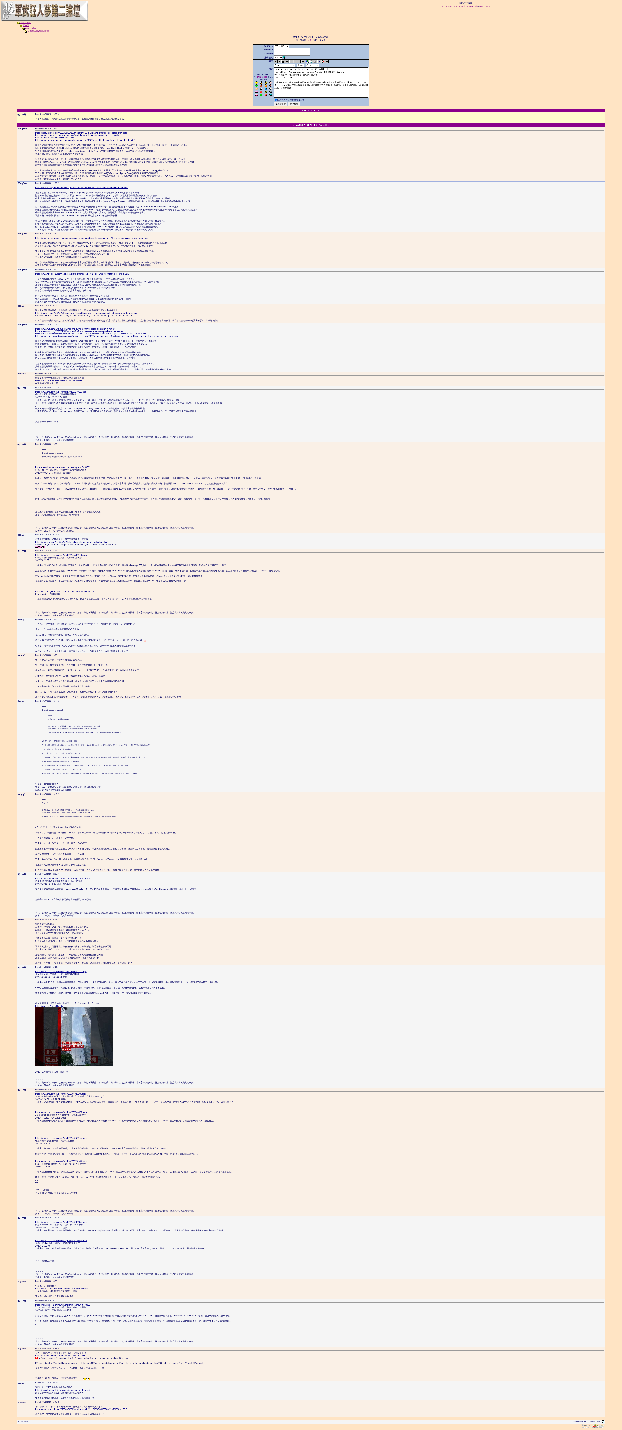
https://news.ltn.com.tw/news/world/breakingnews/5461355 (62, 1390)
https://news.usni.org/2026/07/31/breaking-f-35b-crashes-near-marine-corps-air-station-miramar (79, 331)
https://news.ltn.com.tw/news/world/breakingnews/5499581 (62, 467)
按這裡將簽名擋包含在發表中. (291, 100)
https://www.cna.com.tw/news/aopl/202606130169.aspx (61, 1138)
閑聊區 (26, 25)
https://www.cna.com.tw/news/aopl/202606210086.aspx (61, 1240)
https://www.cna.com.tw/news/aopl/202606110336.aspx (61, 1161)
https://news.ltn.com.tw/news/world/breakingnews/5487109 (62, 878)
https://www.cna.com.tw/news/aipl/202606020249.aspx (60, 1094)
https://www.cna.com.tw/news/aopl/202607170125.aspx (61, 392)
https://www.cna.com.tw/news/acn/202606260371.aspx (61, 971)
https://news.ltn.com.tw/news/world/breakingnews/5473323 (62, 1305)
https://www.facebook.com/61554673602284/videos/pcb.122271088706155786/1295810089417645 (81, 1409)
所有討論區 (25, 22)
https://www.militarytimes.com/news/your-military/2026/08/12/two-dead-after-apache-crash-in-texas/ (81, 187)
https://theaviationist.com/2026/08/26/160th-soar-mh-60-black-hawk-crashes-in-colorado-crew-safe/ (81, 133)
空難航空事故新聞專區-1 (39, 31)
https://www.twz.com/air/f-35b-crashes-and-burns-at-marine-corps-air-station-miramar (74, 329)
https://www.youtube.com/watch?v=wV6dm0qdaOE (59, 381)
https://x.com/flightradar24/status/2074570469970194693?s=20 (64, 591)
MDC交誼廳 (30, 28)
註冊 (309, 40)
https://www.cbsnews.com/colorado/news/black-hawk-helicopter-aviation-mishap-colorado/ (77, 135)
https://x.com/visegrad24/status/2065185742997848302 (61, 1355)
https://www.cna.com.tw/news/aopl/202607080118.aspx (61, 555)
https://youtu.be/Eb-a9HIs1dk (49, 1006)
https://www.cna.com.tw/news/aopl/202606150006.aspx (61, 1222)
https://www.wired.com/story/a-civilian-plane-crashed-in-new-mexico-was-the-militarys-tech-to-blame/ (82, 274)
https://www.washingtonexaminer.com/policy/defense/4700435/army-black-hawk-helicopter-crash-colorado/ (85, 140)
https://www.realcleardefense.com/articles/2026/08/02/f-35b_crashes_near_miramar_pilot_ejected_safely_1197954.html (91, 334)
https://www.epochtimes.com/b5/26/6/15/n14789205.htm (61, 1288)
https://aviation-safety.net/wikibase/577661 (55, 137)
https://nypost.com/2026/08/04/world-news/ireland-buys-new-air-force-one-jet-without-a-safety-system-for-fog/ (86, 313)
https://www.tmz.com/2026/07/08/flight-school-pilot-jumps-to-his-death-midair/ (71, 542)
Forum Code (261, 77)
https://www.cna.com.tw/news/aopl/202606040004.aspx (61, 1112)
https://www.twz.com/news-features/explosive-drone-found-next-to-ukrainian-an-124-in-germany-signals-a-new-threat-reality (92, 238)
